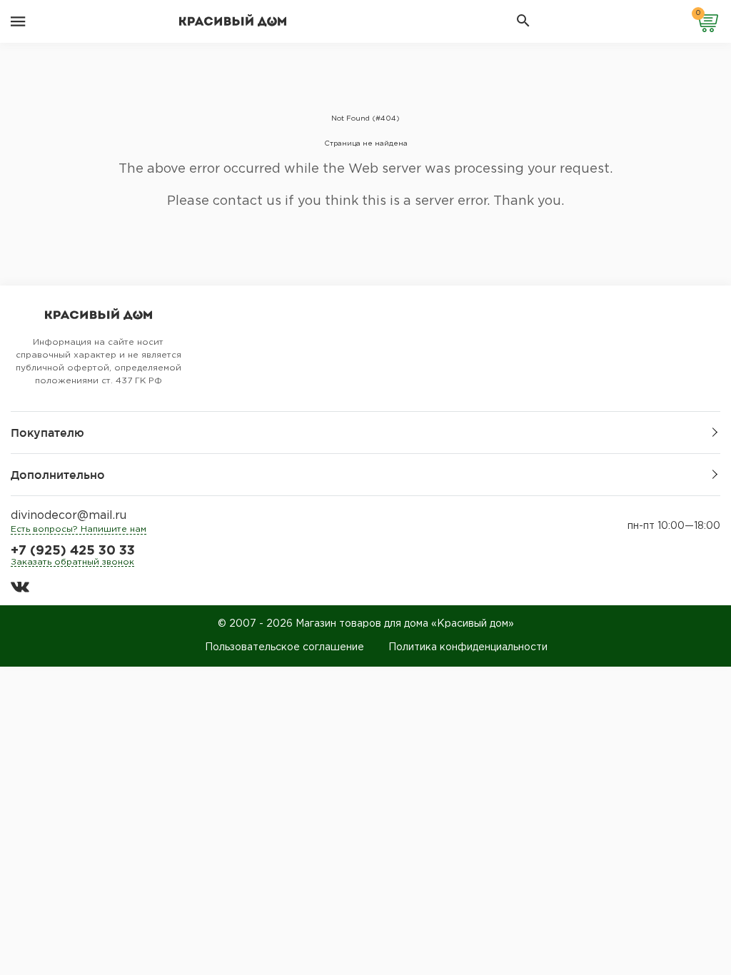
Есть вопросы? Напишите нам (78, 529)
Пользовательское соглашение (284, 647)
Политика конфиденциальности (468, 647)
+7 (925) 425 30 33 (73, 551)
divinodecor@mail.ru (68, 515)
